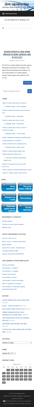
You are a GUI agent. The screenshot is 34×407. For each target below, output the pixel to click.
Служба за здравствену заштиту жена (13, 120)
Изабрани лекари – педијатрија (14, 116)
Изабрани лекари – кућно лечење (15, 147)
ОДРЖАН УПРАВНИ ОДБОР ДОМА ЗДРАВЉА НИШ (15, 300)
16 (12, 376)
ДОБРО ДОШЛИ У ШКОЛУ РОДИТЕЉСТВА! (13, 309)
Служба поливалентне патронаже (11, 140)
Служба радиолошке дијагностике (11, 154)
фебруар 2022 (17, 364)
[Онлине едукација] (25, 204)
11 (21, 373)
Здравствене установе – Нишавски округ (13, 248)
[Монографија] (25, 194)
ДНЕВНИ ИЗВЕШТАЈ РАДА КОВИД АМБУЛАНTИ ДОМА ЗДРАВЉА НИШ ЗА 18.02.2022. (17, 54)
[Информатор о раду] (8, 194)
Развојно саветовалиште (9, 274)
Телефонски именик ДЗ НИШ (10, 251)
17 (16, 376)
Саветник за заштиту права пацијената (13, 224)
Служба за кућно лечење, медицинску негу (14, 144)
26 (25, 379)
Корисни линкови (6, 244)
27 (30, 379)
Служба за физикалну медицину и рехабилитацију (16, 137)
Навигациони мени (11, 13)
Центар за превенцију (8, 265)
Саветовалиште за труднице (10, 271)
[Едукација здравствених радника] (8, 204)
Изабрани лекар (6, 227)
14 (3, 376)
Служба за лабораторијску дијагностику (13, 151)
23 (12, 379)
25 (21, 379)
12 (25, 373)
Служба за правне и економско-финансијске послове (17, 169)
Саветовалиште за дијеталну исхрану (12, 280)
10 (16, 373)
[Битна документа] (8, 183)
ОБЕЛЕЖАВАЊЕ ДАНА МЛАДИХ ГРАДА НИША (14, 324)
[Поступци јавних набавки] (25, 183)
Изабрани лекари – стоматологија (15, 133)
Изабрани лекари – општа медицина (16, 106)
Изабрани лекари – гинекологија (15, 124)
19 (25, 376)
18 (21, 376)
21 (3, 379)
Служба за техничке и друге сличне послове (14, 173)
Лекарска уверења (7, 221)
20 (30, 376)
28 (4, 382)
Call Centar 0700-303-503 (9, 238)
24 (17, 379)
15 (8, 376)
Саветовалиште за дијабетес (10, 268)
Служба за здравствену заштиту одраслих (14, 103)
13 (30, 373)
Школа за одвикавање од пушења (11, 283)
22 (8, 379)
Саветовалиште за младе (9, 277)
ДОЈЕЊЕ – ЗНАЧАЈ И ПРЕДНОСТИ (11, 306)
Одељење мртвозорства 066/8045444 (13, 254)
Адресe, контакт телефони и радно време (14, 241)
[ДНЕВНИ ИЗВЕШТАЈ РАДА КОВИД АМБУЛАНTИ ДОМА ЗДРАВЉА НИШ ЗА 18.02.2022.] (17, 28)
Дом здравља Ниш (17, 4)
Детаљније (27, 82)
